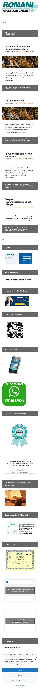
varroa (7, 187)
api (16, 87)
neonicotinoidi (14, 140)
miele (23, 87)
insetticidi (29, 139)
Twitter (16, 16)
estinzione (8, 186)
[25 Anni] (20, 435)
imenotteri (8, 230)
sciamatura (8, 88)
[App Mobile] (18, 262)
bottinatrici (26, 184)
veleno (18, 230)
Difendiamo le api (14, 100)
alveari (17, 184)
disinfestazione (19, 229)
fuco (24, 139)
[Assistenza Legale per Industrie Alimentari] (15, 505)
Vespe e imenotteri (14, 227)
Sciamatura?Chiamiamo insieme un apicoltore (17, 47)
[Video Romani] (15, 339)
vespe (23, 230)
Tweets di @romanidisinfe (20, 621)
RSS (23, 16)
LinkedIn (20, 16)
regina (28, 87)
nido (14, 230)
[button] (37, 650)
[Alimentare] (20, 534)
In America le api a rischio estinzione (18, 155)
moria (7, 140)
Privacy (23, 685)
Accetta (20, 670)
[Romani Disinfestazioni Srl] (20, 11)
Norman (31, 51)
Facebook (12, 16)
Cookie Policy (17, 685)
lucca (19, 87)
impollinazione (17, 186)
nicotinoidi (22, 140)
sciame (15, 88)
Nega (20, 675)
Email (27, 16)
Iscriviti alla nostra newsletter (18, 280)
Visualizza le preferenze (20, 681)
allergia (26, 227)
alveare (17, 139)
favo (25, 229)
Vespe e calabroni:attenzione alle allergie (18, 202)
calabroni (10, 229)
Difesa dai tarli (15, 647)
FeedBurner (23, 472)
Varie (9, 87)
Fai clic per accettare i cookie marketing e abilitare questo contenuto (20, 590)
